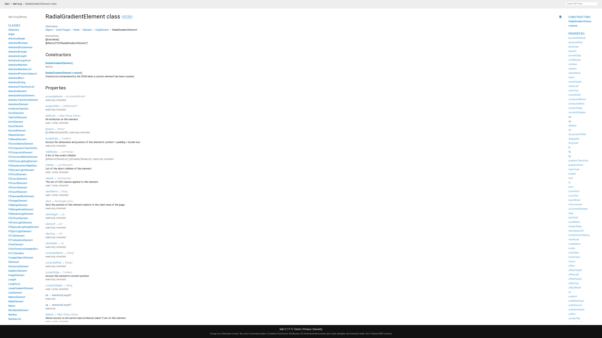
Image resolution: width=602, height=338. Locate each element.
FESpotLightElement (20, 231)
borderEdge (51, 138)
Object (49, 29)
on (569, 292)
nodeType (573, 252)
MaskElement (16, 301)
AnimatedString (16, 82)
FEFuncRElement (17, 191)
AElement (13, 29)
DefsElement (15, 121)
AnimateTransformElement (23, 99)
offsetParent (575, 278)
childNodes (51, 151)
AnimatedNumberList (20, 69)
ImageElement (16, 275)
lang (570, 213)
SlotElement (69, 106)
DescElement (15, 126)
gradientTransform (578, 160)
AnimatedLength (61, 295)
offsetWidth (574, 287)
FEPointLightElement (20, 222)
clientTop (50, 233)
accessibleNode (53, 96)
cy (46, 304)
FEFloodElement (17, 174)
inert (570, 186)
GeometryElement (18, 266)
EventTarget (63, 29)
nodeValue (574, 257)
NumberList (14, 319)
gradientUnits (575, 165)
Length (12, 279)
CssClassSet (64, 178)
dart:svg (17, 3)
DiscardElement (17, 130)
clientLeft (50, 224)
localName (574, 221)
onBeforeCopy (576, 300)
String (69, 115)
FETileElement (16, 235)
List (63, 151)
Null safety (127, 17)
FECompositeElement (20, 152)
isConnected (575, 204)
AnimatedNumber (17, 64)
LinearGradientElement (20, 288)
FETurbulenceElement (20, 240)
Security (317, 329)
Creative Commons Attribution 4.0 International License (297, 333)
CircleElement (16, 113)
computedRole (53, 262)
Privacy (307, 329)
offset (571, 265)
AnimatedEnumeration (20, 47)
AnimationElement (18, 104)
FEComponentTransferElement (25, 148)
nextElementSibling (579, 235)
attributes (50, 115)
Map (61, 115)
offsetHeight (575, 270)
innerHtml (573, 191)
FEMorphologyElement (21, 213)
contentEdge (52, 272)
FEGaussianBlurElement (21, 196)
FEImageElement (17, 200)
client (48, 201)
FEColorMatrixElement (20, 143)
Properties (576, 33)
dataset (49, 314)
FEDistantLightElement (21, 170)
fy (569, 156)
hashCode (573, 169)
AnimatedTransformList (21, 86)
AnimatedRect (16, 78)
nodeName (574, 243)
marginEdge (575, 226)
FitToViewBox (16, 253)
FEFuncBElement (17, 183)
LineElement (15, 292)
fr (569, 147)
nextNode (573, 239)
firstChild (573, 143)
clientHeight (51, 214)
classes (49, 178)
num (69, 201)
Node (76, 29)
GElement (13, 262)
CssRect (66, 138)
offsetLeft (573, 274)
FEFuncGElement (17, 187)
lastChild (573, 217)
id (569, 182)
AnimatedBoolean (18, 42)
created (572, 25)
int (63, 214)
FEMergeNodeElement (21, 209)
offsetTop (573, 283)
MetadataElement (18, 310)
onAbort (572, 296)
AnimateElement (17, 91)
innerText (573, 195)
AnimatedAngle (16, 38)
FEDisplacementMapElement (24, 165)
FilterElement (15, 244)
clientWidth (51, 243)
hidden (572, 173)
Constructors (579, 17)
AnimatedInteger (17, 51)
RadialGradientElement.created (63, 72)
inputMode (574, 200)
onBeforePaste (576, 309)
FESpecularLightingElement (23, 226)
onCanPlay (574, 318)
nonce (571, 261)
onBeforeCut (575, 305)
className (51, 191)
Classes (14, 25)
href (570, 178)
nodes (571, 248)
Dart (7, 3)
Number (12, 314)
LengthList (14, 283)
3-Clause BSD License (381, 333)
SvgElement (102, 29)
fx (569, 151)
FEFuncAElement (17, 178)
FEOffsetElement (18, 218)
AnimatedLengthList (19, 60)
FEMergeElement (18, 205)
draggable (573, 138)
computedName (54, 252)
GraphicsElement (17, 270)
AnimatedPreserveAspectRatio (25, 73)
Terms (297, 329)
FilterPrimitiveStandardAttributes (26, 248)
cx (46, 295)
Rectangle (60, 201)
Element (87, 29)
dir (569, 129)
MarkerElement (16, 297)
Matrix (11, 305)
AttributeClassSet (18, 108)
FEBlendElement (17, 139)
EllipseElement (16, 134)
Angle (11, 34)
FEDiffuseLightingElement (22, 161)
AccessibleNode (75, 96)
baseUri (49, 129)
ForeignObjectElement (20, 257)
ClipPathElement (17, 117)
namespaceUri (576, 230)
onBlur (572, 313)
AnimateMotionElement (21, 95)
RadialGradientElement (58, 63)
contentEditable (53, 285)
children (49, 165)
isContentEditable (578, 208)
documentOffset (577, 134)
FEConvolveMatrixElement (23, 156)
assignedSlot (52, 106)
